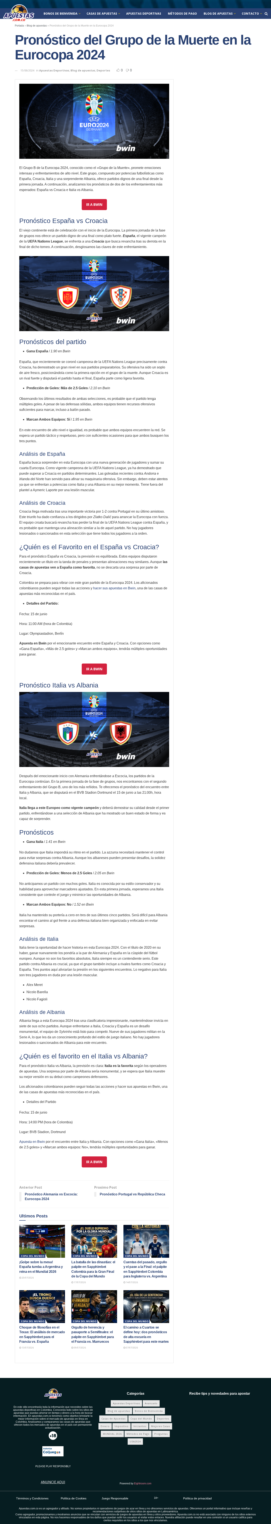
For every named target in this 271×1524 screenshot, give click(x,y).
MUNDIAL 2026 (112, 1433)
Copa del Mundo (32, 1256)
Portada (19, 25)
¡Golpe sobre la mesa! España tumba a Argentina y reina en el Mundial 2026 (41, 1266)
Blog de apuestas (218, 13)
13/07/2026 (27, 1347)
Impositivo (122, 1426)
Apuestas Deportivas (143, 13)
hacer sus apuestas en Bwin (114, 588)
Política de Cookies (73, 1498)
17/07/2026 (79, 1282)
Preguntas (161, 1433)
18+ (156, 1497)
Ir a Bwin (94, 204)
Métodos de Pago (182, 13)
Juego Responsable (115, 1498)
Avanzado (151, 1403)
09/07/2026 (79, 1347)
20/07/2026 (27, 1277)
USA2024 (135, 1441)
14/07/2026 (131, 1282)
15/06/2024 (27, 70)
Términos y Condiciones (32, 1498)
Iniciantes (139, 1426)
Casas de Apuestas (102, 13)
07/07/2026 (131, 1347)
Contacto (250, 13)
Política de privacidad (197, 1498)
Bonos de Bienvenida (60, 13)
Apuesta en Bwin (32, 1141)
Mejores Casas (160, 1426)
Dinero (105, 1426)
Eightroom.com (142, 1483)
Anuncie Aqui (53, 1482)
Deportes (103, 70)
